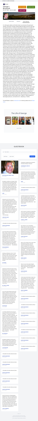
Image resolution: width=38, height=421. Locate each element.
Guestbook (26, 21)
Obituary (11, 21)
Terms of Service (21, 416)
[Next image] (17, 167)
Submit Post (32, 156)
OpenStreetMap (20, 418)
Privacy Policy (16, 416)
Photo (18, 21)
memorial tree (17, 100)
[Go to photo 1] (6, 172)
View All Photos (19, 128)
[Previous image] (2, 167)
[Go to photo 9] (11, 172)
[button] (9, 167)
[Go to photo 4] (8, 172)
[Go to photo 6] (9, 172)
